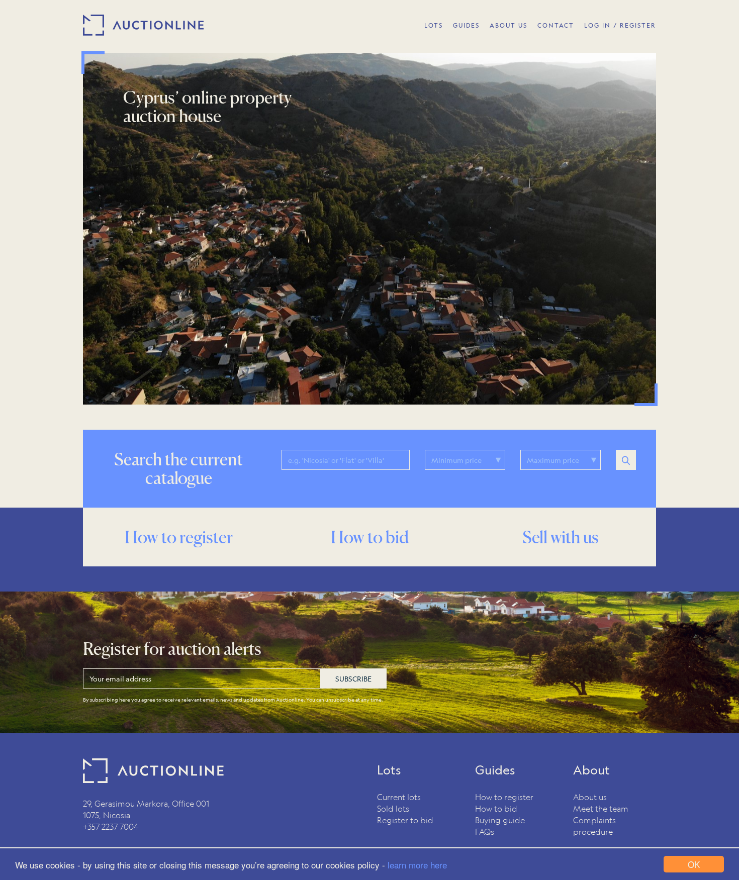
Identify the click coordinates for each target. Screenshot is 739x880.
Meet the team (600, 808)
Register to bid (405, 820)
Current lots (399, 797)
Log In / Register (620, 25)
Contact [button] (555, 25)
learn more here (417, 864)
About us (590, 797)
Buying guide (500, 820)
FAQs (484, 831)
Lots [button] (433, 25)
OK (694, 864)
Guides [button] (466, 25)
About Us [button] (508, 25)
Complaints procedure (594, 826)
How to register (504, 797)
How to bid (496, 808)
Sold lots (393, 808)
